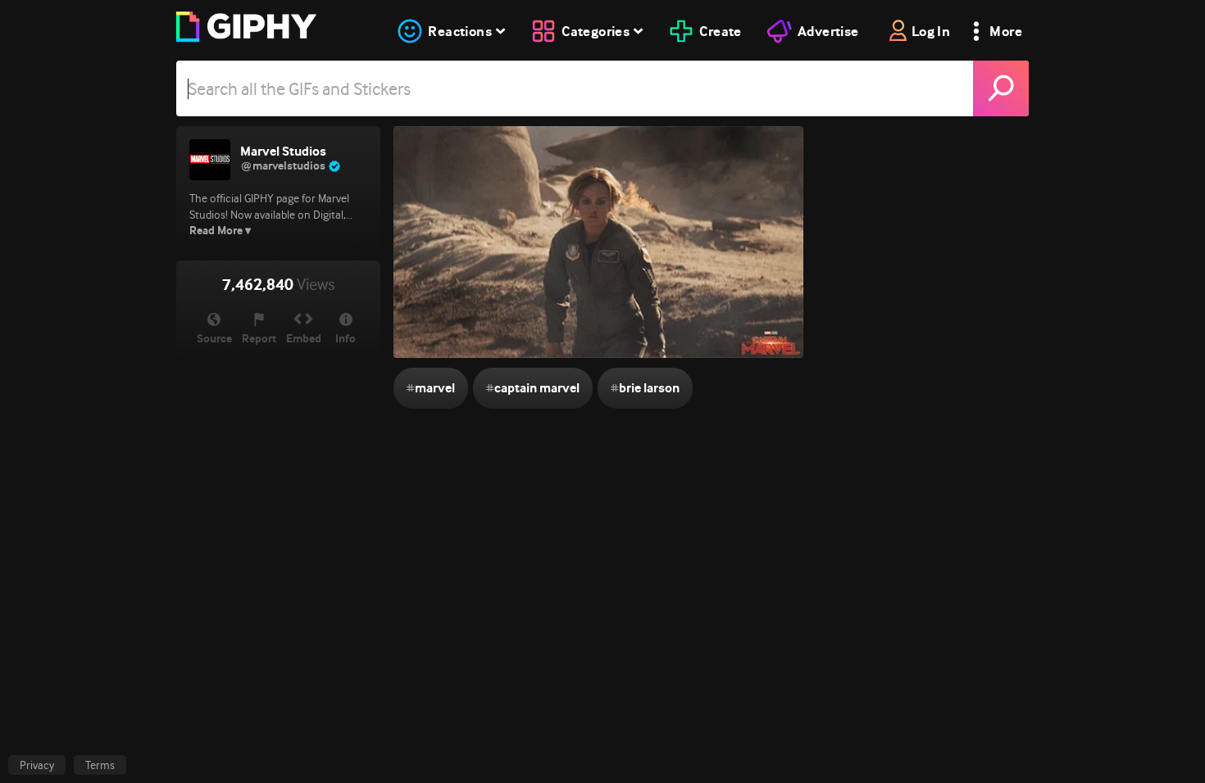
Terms (100, 765)
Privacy (37, 765)
